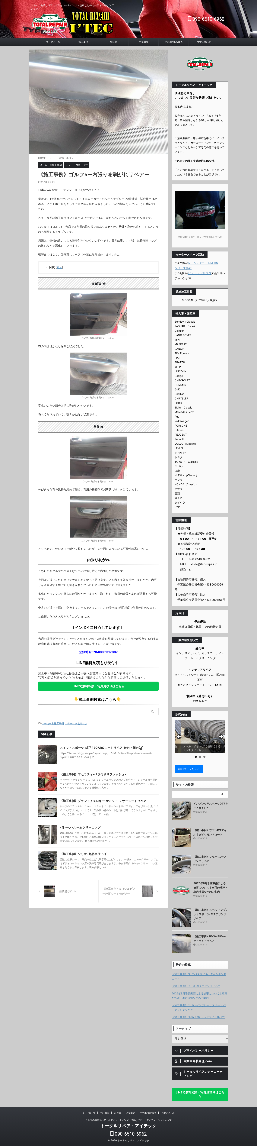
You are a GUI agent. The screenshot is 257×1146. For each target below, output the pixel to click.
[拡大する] (122, 298)
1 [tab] (196, 757)
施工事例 (83, 41)
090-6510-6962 (207, 19)
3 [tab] (204, 757)
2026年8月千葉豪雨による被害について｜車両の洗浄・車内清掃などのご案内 (210, 887)
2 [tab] (200, 757)
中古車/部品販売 (174, 41)
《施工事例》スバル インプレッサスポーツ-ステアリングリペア (210, 914)
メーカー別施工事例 (53, 723)
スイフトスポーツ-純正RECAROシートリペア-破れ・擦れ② (101, 748)
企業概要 (143, 41)
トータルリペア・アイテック (129, 1125)
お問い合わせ (203, 41)
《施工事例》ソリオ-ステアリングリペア (196, 986)
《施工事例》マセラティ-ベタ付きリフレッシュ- (93, 774)
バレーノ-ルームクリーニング (80, 827)
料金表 (113, 41)
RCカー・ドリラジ (199, 273)
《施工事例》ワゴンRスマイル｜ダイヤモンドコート (199, 976)
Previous (178, 736)
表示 (59, 267)
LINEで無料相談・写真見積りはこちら (98, 686)
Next (221, 736)
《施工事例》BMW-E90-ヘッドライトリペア (198, 1017)
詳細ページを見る (188, 768)
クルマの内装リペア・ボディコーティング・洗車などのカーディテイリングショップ (128, 1120)
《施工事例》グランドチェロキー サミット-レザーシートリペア (103, 801)
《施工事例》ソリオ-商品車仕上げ (83, 854)
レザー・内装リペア (76, 723)
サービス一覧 (53, 41)
